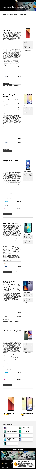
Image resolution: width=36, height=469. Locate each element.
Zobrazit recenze (16, 85)
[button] (2, 406)
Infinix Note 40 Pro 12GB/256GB (12, 331)
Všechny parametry (28, 50)
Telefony (3, 452)
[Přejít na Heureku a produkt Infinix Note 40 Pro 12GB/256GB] (33, 12)
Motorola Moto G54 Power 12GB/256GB (10, 161)
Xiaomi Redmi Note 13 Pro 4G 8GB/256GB (11, 29)
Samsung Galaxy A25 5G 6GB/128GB (10, 95)
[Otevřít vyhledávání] (34, 1)
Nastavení (30, 466)
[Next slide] (34, 456)
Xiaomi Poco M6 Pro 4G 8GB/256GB (9, 282)
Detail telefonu (7, 85)
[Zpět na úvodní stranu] (4, 463)
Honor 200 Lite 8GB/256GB (10, 223)
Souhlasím (22, 466)
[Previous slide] (2, 456)
